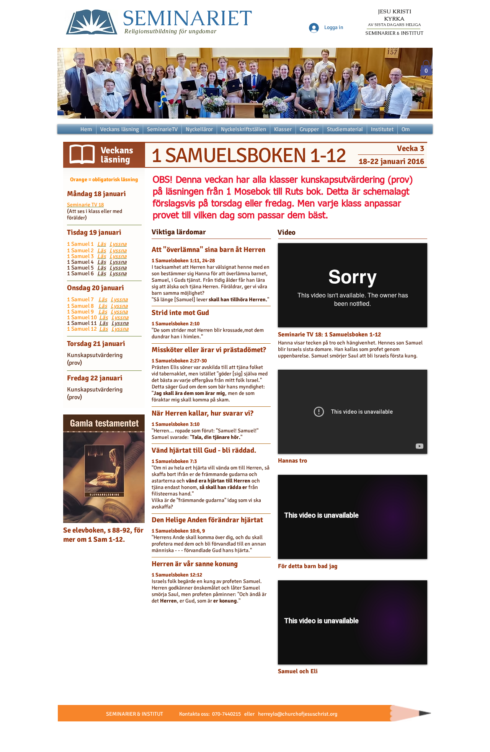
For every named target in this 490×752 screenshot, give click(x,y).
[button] (426, 68)
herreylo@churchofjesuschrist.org (297, 714)
